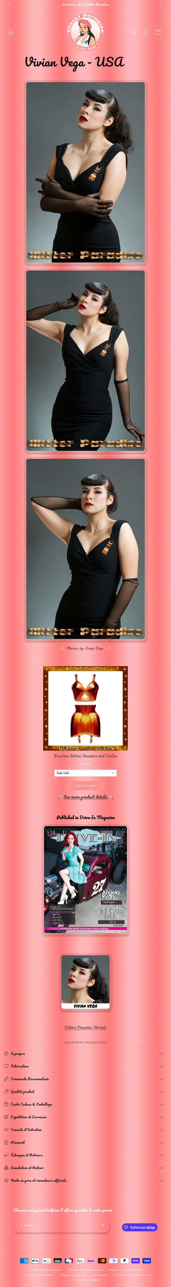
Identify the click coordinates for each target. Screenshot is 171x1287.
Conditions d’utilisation (40, 1275)
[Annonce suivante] (162, 5)
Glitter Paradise (51, 1270)
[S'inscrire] (102, 1225)
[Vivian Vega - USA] (85, 1013)
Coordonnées (100, 1275)
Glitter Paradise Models (85, 1027)
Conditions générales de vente (132, 1275)
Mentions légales (88, 1280)
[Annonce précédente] (9, 5)
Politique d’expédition (73, 1275)
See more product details (85, 796)
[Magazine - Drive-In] (85, 935)
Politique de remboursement (86, 1270)
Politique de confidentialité (125, 1270)
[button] (11, 32)
